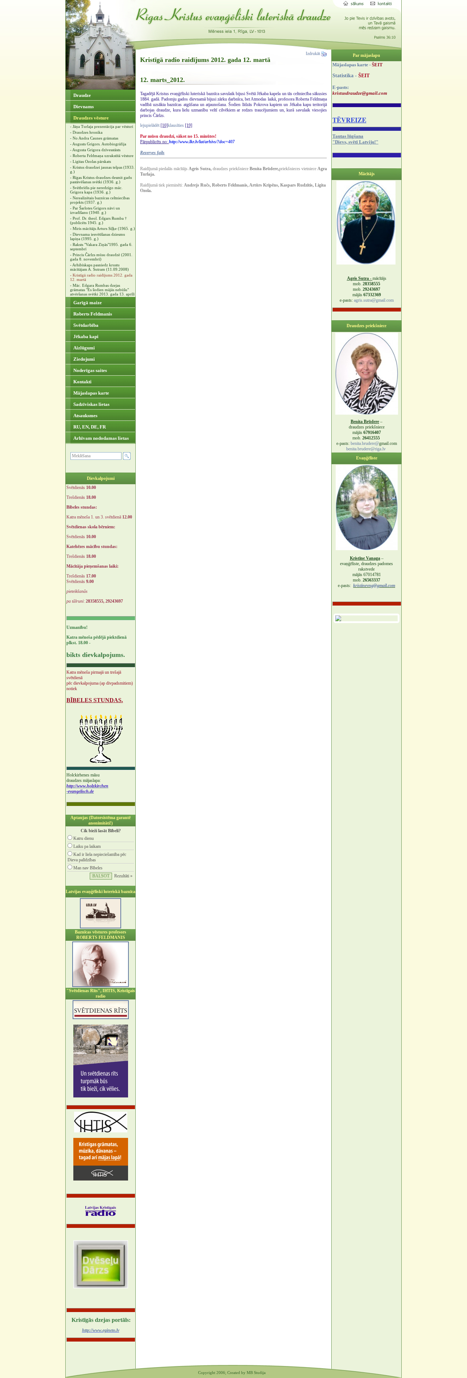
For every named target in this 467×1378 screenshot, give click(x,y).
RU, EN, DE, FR (89, 427)
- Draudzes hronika (86, 132)
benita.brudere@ (365, 443)
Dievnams (83, 106)
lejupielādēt (149, 125)
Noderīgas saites (89, 370)
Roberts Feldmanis (92, 314)
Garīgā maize (87, 302)
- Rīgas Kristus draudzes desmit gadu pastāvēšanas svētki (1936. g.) (101, 179)
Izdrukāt (313, 53)
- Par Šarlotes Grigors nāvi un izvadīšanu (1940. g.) (95, 210)
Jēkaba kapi (85, 336)
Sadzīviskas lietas (90, 404)
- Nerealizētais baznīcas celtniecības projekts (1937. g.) (100, 200)
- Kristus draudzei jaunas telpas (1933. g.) (102, 169)
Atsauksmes (84, 415)
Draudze (81, 95)
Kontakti (82, 381)
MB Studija (256, 1372)
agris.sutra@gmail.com (374, 300)
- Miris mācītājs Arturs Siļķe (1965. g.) (102, 228)
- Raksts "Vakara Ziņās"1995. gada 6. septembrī (101, 246)
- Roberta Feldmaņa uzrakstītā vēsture (102, 155)
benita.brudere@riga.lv (366, 448)
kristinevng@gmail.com (374, 585)
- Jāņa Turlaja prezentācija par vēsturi (101, 126)
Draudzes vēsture (90, 118)
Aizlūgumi (83, 348)
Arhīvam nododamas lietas (100, 438)
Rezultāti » (123, 875)
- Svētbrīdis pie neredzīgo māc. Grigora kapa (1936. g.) (96, 189)
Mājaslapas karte (90, 393)
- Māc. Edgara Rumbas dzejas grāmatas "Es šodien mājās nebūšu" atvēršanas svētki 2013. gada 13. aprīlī (102, 289)
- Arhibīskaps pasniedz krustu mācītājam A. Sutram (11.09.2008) (99, 267)
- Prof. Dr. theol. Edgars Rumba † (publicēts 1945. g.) (98, 220)
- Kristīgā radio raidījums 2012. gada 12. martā (101, 277)
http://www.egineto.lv (100, 1330)
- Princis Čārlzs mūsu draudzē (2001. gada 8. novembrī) (101, 256)
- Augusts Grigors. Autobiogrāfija (98, 144)
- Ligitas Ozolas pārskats (90, 161)
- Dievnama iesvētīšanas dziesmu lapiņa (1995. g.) (97, 236)
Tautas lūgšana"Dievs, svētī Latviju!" (355, 139)
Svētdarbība (85, 325)
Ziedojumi (83, 359)
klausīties (176, 125)
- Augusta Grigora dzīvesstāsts (95, 150)
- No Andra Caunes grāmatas (94, 138)
